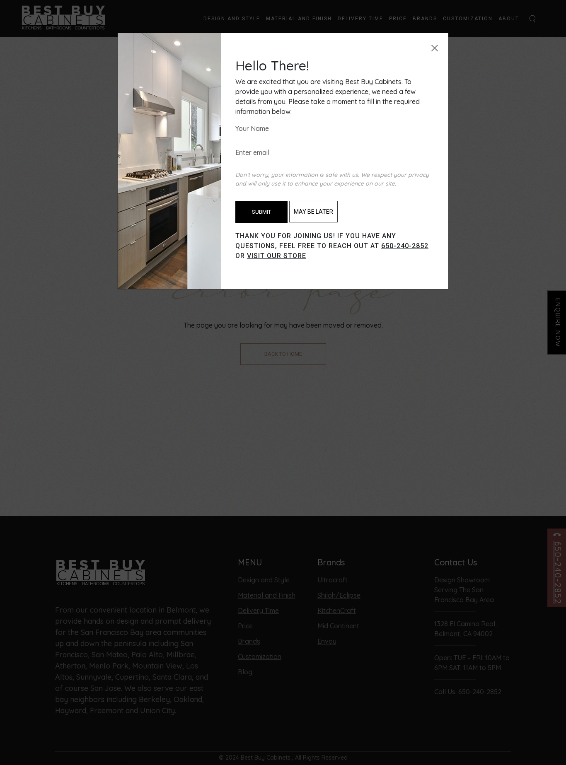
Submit (261, 212)
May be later (313, 211)
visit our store (276, 256)
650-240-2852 (404, 246)
